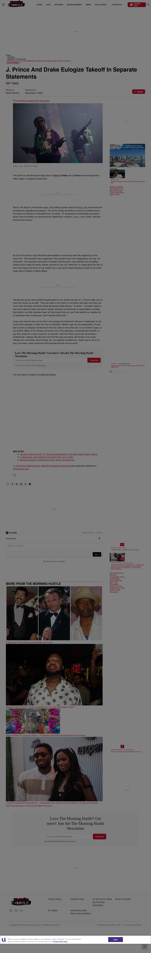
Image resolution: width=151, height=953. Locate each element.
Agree (115, 939)
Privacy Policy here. (60, 941)
